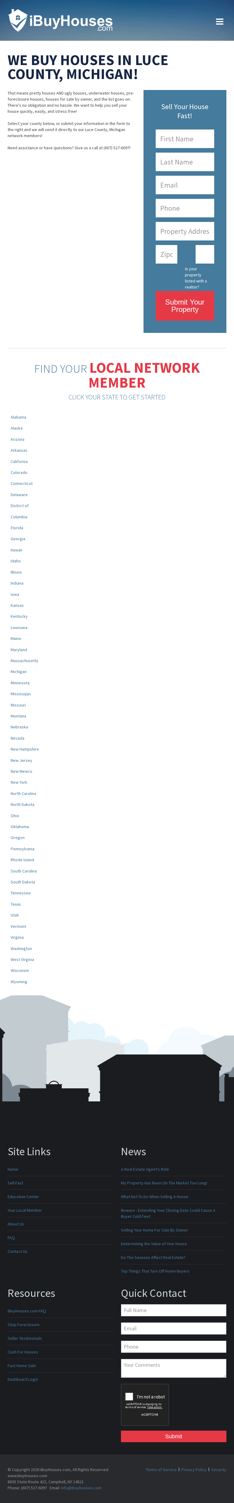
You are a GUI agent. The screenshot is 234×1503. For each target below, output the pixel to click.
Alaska (17, 428)
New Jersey (21, 760)
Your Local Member (25, 1210)
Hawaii (16, 550)
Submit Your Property (184, 305)
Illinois (16, 572)
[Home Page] (60, 19)
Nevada (17, 738)
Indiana (17, 583)
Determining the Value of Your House (154, 1243)
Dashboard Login (23, 1379)
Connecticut (22, 483)
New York (19, 782)
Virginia (17, 937)
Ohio (15, 815)
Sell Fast (15, 1183)
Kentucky (19, 616)
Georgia (18, 538)
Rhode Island (22, 859)
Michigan (19, 671)
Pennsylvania (22, 849)
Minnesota (20, 683)
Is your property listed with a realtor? (196, 276)
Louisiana (19, 627)
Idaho (16, 561)
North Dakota (22, 804)
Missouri (18, 705)
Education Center (23, 1196)
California (19, 461)
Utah (15, 915)
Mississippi (21, 693)
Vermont (18, 926)
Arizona (17, 439)
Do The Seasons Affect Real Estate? (153, 1257)
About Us (16, 1224)
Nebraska (19, 727)
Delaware (19, 494)
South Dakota (23, 882)
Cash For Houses (23, 1352)
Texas (16, 904)
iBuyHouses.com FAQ (27, 1311)
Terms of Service (161, 1469)
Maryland (19, 649)
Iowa (15, 594)
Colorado (19, 472)
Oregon (18, 837)
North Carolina (23, 793)
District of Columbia (20, 511)
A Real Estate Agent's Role (145, 1169)
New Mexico (21, 771)
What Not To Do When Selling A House (154, 1196)
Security (218, 1469)
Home (13, 1169)
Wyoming (19, 981)
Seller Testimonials (25, 1338)
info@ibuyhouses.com (81, 1488)
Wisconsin (20, 970)
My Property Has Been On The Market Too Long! (164, 1183)
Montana (18, 716)
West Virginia (22, 959)
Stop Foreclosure (24, 1324)
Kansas (17, 605)
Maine (16, 638)
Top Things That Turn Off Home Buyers (155, 1271)
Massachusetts (24, 660)
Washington (21, 948)
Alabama (18, 417)
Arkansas (19, 450)
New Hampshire (25, 749)
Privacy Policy (194, 1469)
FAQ (11, 1237)
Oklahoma (20, 826)
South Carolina (24, 871)
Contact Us (17, 1251)
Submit (173, 1436)
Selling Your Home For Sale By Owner (154, 1230)
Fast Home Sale (22, 1365)
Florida (17, 527)
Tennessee (21, 893)
